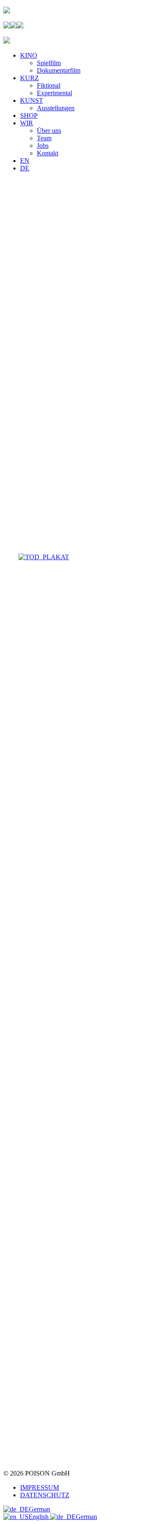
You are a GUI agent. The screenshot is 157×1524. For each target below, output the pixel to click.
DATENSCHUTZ (44, 1495)
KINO (28, 55)
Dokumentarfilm (58, 70)
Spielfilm (49, 62)
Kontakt (47, 153)
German (39, 1509)
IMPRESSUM (39, 1487)
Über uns (49, 130)
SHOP (29, 115)
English (39, 1516)
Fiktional (48, 85)
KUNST (31, 100)
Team (44, 138)
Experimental (54, 92)
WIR (26, 123)
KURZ (29, 77)
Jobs (43, 145)
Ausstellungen (56, 108)
